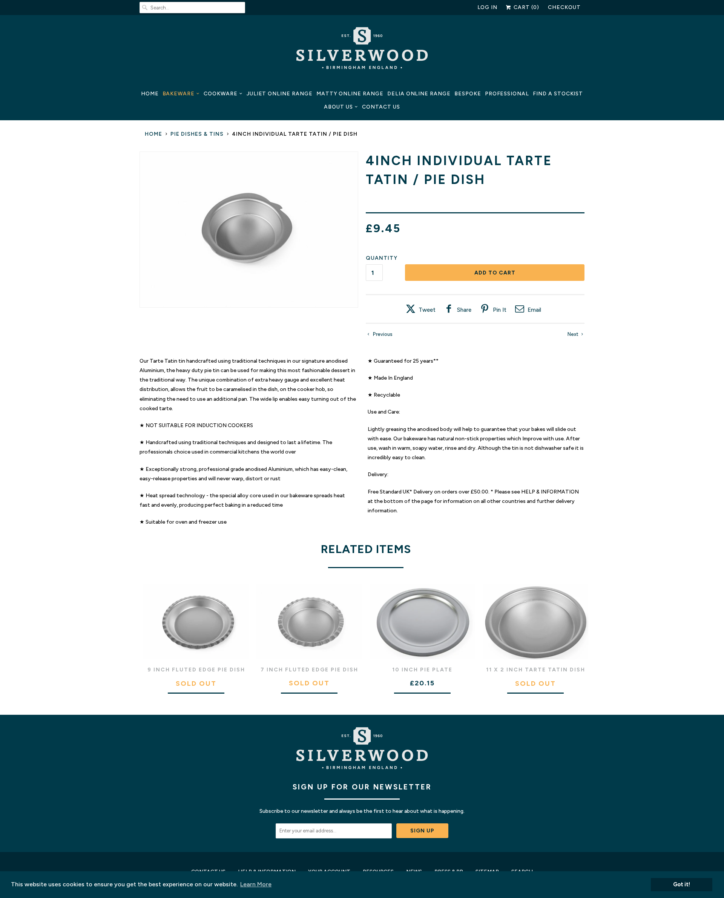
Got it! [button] (681, 884)
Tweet (427, 309)
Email (534, 309)
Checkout (564, 7)
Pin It (499, 309)
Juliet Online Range (280, 93)
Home (150, 93)
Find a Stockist (558, 93)
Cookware (221, 93)
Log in (487, 7)
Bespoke (467, 93)
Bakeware (179, 93)
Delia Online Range (419, 93)
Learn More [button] (256, 884)
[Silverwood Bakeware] (362, 50)
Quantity (381, 258)
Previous (382, 334)
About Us (338, 107)
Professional (507, 93)
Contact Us (381, 107)
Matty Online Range (349, 93)
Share (464, 309)
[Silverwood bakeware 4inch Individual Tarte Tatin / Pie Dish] (249, 230)
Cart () (525, 7)
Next (574, 334)
